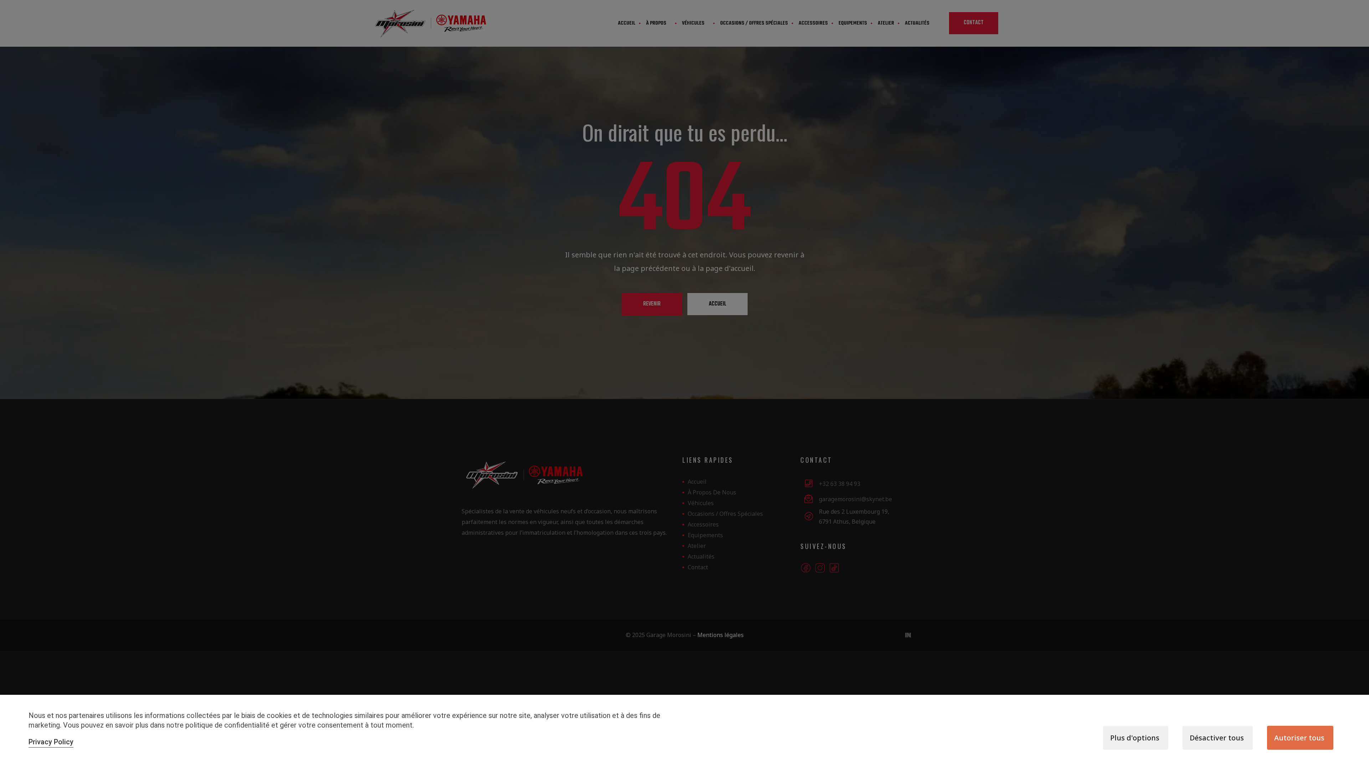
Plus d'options (1134, 738)
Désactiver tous (1217, 738)
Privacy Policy (51, 742)
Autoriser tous (1299, 738)
